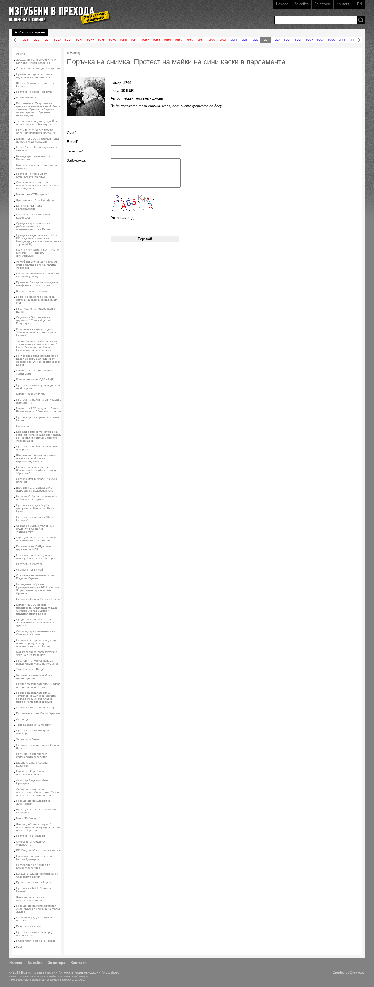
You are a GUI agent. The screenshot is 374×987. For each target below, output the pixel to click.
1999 (331, 40)
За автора (322, 4)
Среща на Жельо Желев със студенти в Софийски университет (35, 528)
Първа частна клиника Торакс (35, 940)
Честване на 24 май (29, 569)
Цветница (22, 425)
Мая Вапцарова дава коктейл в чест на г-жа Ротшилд (36, 653)
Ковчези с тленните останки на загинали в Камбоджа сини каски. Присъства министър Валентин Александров (38, 436)
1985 (178, 40)
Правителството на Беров (33, 882)
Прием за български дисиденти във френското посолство (37, 284)
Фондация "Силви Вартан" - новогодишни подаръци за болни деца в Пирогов (38, 827)
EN (359, 4)
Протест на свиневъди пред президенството (34, 934)
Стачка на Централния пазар (35, 707)
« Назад (73, 53)
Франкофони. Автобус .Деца (35, 200)
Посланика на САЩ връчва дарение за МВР (33, 548)
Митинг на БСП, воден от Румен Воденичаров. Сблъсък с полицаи (38, 410)
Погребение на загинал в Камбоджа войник (33, 866)
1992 (254, 40)
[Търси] (361, 20)
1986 (189, 40)
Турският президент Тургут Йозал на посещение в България (38, 123)
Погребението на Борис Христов (38, 713)
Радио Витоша (26, 97)
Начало (282, 4)
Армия (20, 53)
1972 (35, 40)
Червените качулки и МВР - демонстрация (34, 677)
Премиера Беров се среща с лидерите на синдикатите (35, 76)
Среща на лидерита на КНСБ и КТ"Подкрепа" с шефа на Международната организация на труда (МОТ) (38, 240)
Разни (20, 946)
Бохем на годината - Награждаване (30, 207)
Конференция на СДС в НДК (35, 379)
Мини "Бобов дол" (28, 818)
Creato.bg (357, 972)
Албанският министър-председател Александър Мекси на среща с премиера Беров (37, 791)
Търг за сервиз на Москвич (33, 724)
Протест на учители (29, 563)
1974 (57, 40)
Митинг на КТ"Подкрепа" (32, 194)
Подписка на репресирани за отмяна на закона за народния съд (36, 299)
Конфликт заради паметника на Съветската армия (37, 875)
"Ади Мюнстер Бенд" (30, 669)
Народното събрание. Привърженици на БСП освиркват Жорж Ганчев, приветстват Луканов (38, 589)
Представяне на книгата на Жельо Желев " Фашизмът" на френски (36, 622)
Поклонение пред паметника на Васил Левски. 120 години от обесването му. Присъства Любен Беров (38, 360)
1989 (222, 40)
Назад (15, 40)
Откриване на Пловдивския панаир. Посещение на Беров (36, 557)
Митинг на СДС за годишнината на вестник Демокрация (37, 140)
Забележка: (76, 160)
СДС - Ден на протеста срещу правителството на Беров (36, 539)
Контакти (343, 4)
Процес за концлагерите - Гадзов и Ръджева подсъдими (38, 685)
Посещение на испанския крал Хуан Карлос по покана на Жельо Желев (38, 908)
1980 (123, 40)
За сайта (301, 4)
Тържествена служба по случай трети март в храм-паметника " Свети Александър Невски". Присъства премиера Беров (37, 345)
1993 (265, 40)
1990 (233, 40)
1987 (200, 40)
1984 (167, 40)
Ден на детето (26, 719)
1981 (134, 40)
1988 (211, 40)
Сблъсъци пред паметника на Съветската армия (35, 633)
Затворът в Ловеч (27, 739)
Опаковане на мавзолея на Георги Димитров (34, 858)
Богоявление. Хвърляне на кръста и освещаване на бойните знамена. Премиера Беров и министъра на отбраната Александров (38, 109)
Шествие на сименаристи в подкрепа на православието (34, 489)
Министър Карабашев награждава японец (30, 773)
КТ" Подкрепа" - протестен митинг (38, 850)
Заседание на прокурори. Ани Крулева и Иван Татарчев (36, 61)
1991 (244, 40)
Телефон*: (75, 151)
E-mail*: (73, 142)
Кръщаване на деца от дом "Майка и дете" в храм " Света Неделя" (36, 332)
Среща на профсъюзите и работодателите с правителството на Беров (33, 226)
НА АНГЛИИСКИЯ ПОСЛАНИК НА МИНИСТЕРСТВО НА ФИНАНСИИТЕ (38, 252)
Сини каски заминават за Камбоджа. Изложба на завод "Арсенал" (36, 470)
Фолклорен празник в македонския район (30, 898)
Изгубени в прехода (57, 12)
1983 (156, 40)
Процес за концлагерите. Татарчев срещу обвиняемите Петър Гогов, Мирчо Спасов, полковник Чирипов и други (36, 697)
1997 (309, 40)
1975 (68, 40)
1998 (320, 40)
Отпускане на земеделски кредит (38, 68)
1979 (112, 40)
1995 (287, 40)
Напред (359, 40)
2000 (342, 40)
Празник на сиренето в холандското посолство (31, 755)
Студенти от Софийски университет (31, 843)
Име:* (71, 133)
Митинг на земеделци (30, 393)
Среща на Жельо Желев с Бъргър (38, 598)
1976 (79, 40)
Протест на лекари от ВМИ (34, 91)
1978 (101, 40)
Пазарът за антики (28, 926)
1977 (90, 40)
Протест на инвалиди (30, 835)
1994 (276, 40)
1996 (298, 40)
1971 (24, 40)
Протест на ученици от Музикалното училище (31, 175)
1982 (145, 40)
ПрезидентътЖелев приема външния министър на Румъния (37, 662)
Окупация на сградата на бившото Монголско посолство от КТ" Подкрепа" (38, 185)
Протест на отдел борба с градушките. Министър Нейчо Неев (35, 508)
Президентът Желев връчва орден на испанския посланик (35, 131)
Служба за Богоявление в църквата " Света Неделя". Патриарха (33, 320)
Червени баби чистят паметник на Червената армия (36, 498)
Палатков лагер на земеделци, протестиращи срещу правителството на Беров (36, 643)
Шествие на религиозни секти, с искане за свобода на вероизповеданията (37, 458)
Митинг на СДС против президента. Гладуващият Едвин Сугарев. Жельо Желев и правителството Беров (37, 609)
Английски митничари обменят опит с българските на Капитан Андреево (36, 264)
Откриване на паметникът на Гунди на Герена (35, 577)
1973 (46, 40)
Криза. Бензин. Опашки (31, 291)
